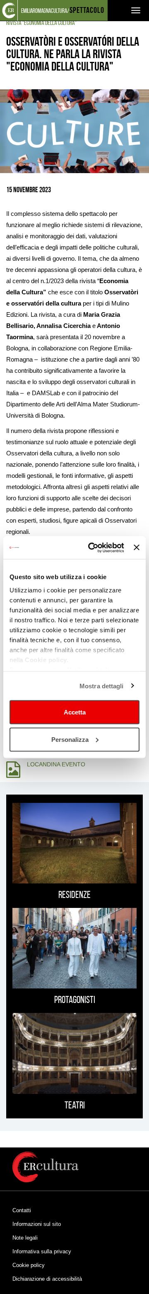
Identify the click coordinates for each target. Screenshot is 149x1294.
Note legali (25, 1238)
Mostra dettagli (101, 685)
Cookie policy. (46, 659)
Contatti (21, 1210)
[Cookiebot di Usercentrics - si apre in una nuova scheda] (92, 547)
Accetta (75, 712)
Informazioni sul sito (36, 1224)
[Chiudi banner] (136, 547)
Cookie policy (28, 1265)
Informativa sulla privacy (41, 1251)
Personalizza (70, 739)
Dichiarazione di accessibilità (47, 1279)
